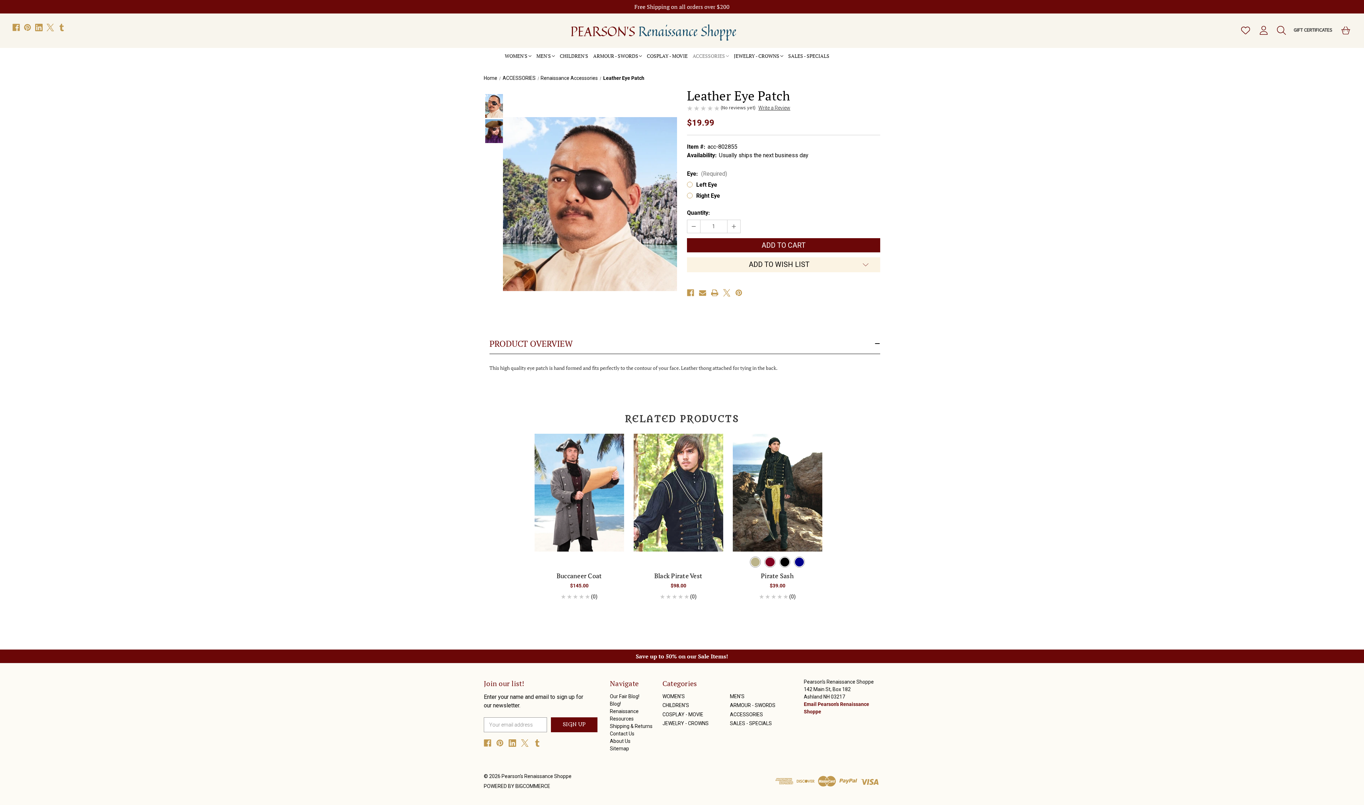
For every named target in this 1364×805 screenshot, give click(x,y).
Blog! (615, 704)
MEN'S (543, 56)
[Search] (1281, 30)
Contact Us (622, 733)
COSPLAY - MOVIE (667, 56)
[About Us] (859, 52)
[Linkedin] (39, 27)
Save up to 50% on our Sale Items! (682, 656)
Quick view (579, 486)
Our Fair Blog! (624, 696)
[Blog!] (839, 52)
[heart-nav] (1245, 30)
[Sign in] (1263, 30)
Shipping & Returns (631, 726)
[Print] (714, 293)
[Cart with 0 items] (1345, 30)
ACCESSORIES (709, 56)
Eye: (707, 173)
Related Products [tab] (682, 419)
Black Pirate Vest (678, 575)
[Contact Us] (854, 52)
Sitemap (619, 748)
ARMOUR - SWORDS (615, 56)
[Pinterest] (27, 27)
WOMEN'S (516, 56)
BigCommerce (532, 786)
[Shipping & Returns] (849, 52)
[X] (50, 27)
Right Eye (708, 195)
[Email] (702, 293)
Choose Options (579, 498)
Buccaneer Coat (579, 575)
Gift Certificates (1313, 30)
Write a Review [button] (774, 108)
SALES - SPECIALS (808, 56)
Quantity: (698, 212)
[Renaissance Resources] (844, 52)
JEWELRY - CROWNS (756, 56)
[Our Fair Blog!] (834, 52)
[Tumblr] (61, 27)
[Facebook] (16, 27)
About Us (620, 741)
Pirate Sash (777, 575)
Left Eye (706, 184)
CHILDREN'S (574, 56)
